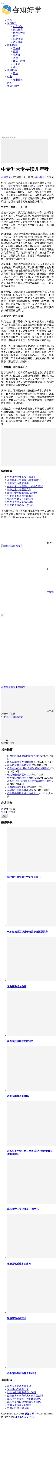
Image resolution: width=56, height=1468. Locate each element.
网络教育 (18, 29)
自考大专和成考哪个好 (19, 1386)
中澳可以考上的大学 (18, 1408)
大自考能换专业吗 (17, 787)
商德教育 (6, 177)
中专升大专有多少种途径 (20, 502)
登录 (3, 812)
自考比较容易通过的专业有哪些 (24, 756)
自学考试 (18, 26)
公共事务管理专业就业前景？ (23, 793)
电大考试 (18, 39)
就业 (9, 76)
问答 (9, 83)
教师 (15, 58)
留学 (15, 36)
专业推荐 (18, 79)
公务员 (16, 64)
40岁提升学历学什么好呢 (20, 790)
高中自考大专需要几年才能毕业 (24, 480)
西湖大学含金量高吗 (18, 1096)
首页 (9, 20)
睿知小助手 (13, 86)
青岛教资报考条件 (16, 986)
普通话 (16, 48)
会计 (15, 67)
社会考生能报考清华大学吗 (21, 1392)
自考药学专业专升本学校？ (21, 762)
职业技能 (12, 45)
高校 (15, 73)
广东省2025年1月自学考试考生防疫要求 (28, 768)
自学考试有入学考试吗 (19, 765)
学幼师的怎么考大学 (18, 1389)
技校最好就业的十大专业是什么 (24, 877)
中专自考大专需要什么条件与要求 (25, 486)
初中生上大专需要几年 (19, 489)
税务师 (16, 54)
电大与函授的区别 (17, 774)
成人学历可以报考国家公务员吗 (24, 1402)
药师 (15, 51)
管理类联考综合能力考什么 (21, 777)
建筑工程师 (19, 61)
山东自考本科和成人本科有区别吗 (25, 1395)
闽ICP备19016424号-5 (22, 1417)
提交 (4, 816)
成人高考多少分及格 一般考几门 (24, 1209)
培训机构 (12, 70)
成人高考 (18, 42)
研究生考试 (19, 32)
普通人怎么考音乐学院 (19, 1405)
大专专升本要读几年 (18, 483)
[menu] (2, 3)
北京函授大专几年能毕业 (20, 499)
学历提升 (12, 23)
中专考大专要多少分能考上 (21, 477)
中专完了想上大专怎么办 (20, 496)
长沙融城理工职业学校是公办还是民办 (27, 931)
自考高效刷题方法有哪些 (20, 1041)
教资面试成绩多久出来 (19, 1263)
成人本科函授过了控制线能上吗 (24, 1398)
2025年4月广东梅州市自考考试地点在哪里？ (30, 781)
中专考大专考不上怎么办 (20, 505)
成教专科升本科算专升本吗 (21, 1373)
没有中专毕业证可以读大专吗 (22, 492)
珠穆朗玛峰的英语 (16, 1318)
